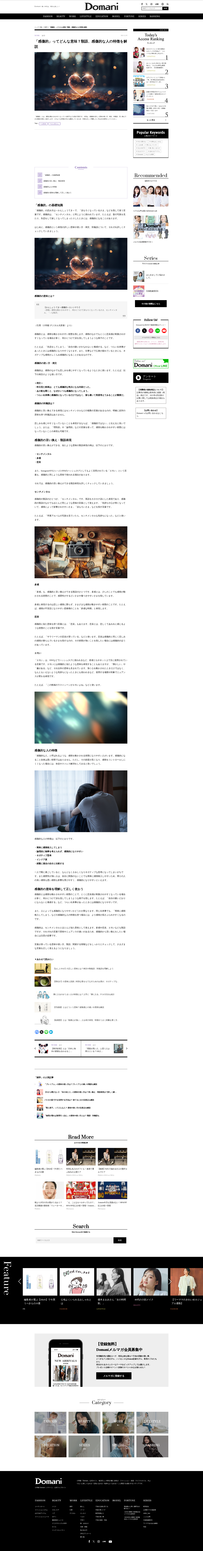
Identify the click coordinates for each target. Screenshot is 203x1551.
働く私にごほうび (154, 148)
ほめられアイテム (154, 151)
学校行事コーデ (100, 1510)
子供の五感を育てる (102, 1506)
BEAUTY (61, 16)
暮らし (82, 1506)
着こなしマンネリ (152, 145)
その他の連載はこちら (150, 303)
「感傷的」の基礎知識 (51, 175)
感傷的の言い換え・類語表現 (54, 181)
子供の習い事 (100, 1517)
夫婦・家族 (83, 1527)
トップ (37, 27)
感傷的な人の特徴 (50, 187)
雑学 (46, 27)
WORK (72, 16)
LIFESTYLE (86, 16)
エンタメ (83, 1513)
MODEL (116, 16)
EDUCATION (102, 16)
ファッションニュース (42, 1517)
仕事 (71, 1510)
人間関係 (43, 123)
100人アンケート (85, 1533)
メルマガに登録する (113, 1376)
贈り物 (82, 1537)
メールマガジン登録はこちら (151, 337)
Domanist (140, 154)
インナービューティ (58, 1530)
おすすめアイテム (40, 1513)
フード (82, 1510)
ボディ (54, 1517)
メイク (54, 1506)
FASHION (48, 16)
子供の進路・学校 (101, 1520)
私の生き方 (83, 1530)
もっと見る (151, 120)
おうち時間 (150, 154)
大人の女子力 (141, 148)
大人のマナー (141, 151)
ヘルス (82, 1517)
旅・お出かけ (84, 1523)
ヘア (53, 1513)
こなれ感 (140, 145)
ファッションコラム (41, 1510)
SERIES (142, 16)
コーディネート (40, 1506)
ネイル (54, 1527)
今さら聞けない (55, 123)
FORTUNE (129, 16)
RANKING (155, 16)
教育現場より (100, 1513)
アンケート (149, 376)
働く (41, 27)
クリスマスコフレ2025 (59, 1523)
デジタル (72, 1513)
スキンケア (55, 1510)
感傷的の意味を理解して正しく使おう (57, 193)
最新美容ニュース (57, 1520)
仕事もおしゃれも (155, 141)
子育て (82, 1520)
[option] (40, 1289)
